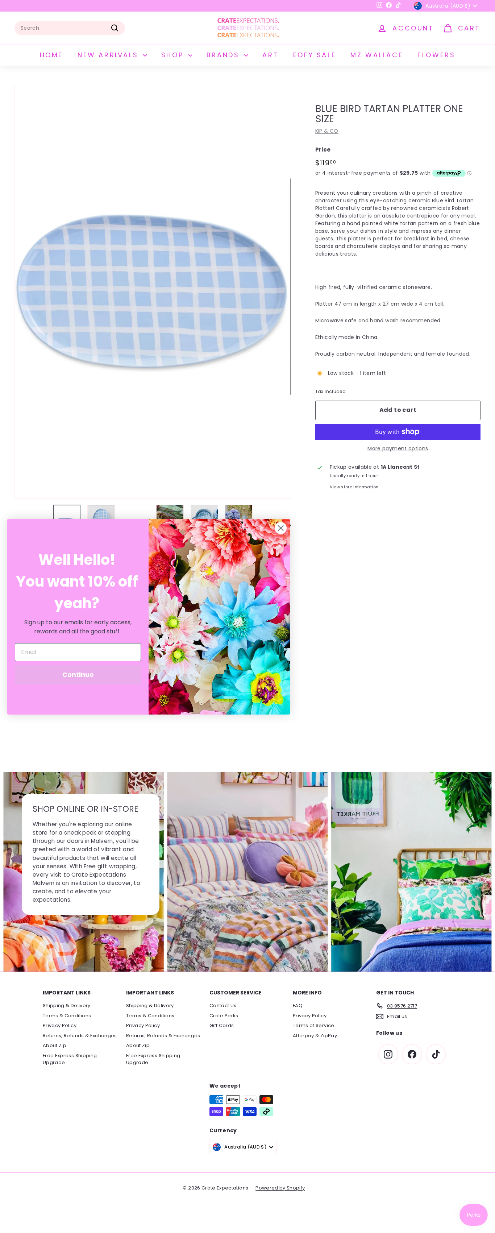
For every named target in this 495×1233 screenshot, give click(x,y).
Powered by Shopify (280, 1187)
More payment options (397, 448)
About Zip (54, 1045)
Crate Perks (223, 1015)
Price (323, 149)
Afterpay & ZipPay (315, 1035)
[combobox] (69, 28)
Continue (78, 674)
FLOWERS (436, 54)
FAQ (298, 1005)
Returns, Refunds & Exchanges (80, 1035)
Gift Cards (221, 1025)
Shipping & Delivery (67, 1005)
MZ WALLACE (376, 54)
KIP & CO (326, 131)
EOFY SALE (314, 54)
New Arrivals (109, 54)
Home (51, 54)
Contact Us (223, 1005)
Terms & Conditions (67, 1015)
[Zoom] (153, 291)
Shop (174, 54)
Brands (224, 54)
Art (270, 54)
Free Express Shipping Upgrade (70, 1059)
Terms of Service (313, 1025)
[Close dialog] (280, 528)
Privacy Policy (59, 1025)
